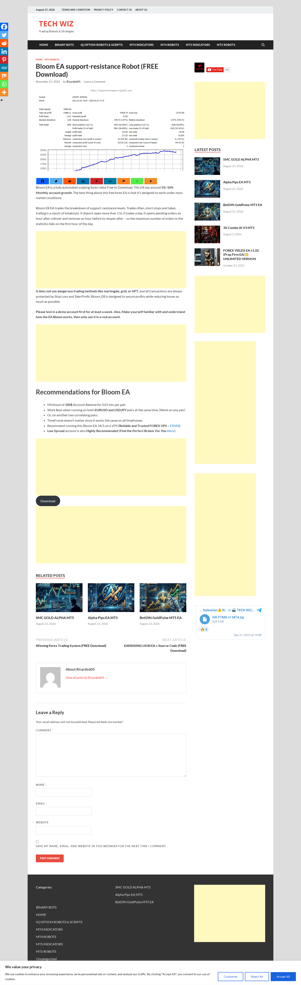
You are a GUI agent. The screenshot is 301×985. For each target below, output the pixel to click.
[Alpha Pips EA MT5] (111, 599)
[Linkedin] (83, 181)
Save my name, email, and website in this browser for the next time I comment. (101, 846)
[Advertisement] (111, 259)
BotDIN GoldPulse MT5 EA (161, 618)
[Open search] (263, 45)
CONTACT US (124, 9)
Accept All (283, 976)
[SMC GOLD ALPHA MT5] (59, 599)
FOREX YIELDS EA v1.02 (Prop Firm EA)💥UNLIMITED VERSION (241, 254)
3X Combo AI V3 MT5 (239, 228)
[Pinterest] (96, 181)
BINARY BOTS (64, 44)
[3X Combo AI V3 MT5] (207, 228)
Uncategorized (46, 959)
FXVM (174, 426)
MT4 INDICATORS (142, 44)
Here (170, 431)
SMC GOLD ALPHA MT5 (55, 618)
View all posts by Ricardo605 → (87, 677)
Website (42, 822)
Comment (44, 730)
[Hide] (1, 100)
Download (48, 501)
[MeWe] (110, 181)
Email (41, 803)
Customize (230, 976)
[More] (150, 181)
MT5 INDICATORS (198, 44)
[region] (150, 973)
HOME (43, 44)
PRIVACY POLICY (103, 9)
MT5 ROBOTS (226, 44)
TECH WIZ (56, 24)
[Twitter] (56, 181)
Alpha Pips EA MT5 (103, 618)
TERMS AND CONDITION (76, 9)
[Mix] (123, 181)
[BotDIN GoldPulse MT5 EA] (163, 599)
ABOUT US (141, 9)
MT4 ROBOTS (170, 44)
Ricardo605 (74, 81)
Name (41, 784)
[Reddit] (69, 181)
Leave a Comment (94, 81)
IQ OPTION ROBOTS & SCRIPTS (102, 44)
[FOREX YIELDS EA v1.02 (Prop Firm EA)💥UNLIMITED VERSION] (207, 251)
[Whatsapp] (137, 181)
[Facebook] (42, 181)
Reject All (257, 976)
